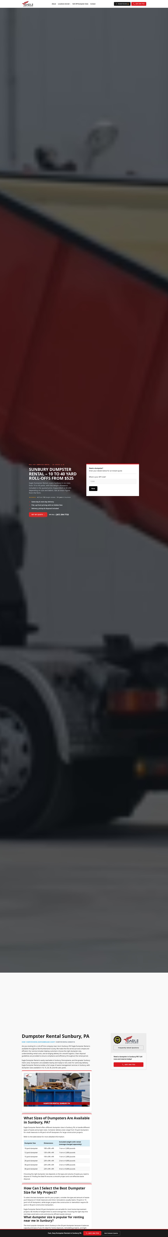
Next (93, 488)
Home (23, 1042)
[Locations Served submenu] (70, 3)
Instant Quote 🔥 (123, 4)
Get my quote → (38, 514)
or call (59, 514)
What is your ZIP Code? (97, 477)
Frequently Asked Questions (128, 1048)
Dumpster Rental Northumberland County (40, 1042)
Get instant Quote (111, 1233)
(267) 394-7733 (140, 4)
